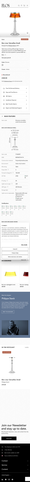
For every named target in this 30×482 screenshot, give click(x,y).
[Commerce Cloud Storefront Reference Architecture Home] (6, 5)
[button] (18, 5)
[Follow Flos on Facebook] (6, 479)
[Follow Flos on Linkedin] (2, 479)
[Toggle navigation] (27, 5)
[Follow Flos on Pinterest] (12, 479)
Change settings (15, 252)
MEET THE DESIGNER (8, 311)
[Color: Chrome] (2, 65)
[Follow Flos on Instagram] (9, 479)
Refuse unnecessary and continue (15, 256)
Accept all (15, 249)
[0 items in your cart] (24, 5)
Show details (24, 244)
